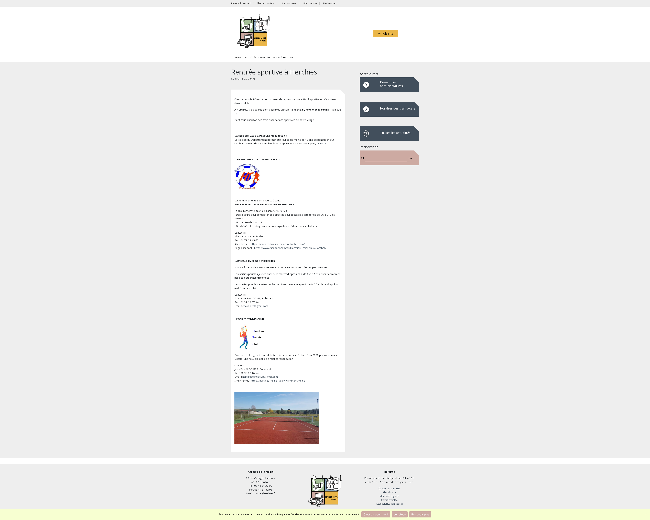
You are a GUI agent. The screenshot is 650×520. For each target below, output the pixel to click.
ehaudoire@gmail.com (255, 306)
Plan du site (310, 3)
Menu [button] (387, 33)
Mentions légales (389, 496)
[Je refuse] (645, 514)
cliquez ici (322, 143)
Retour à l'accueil (241, 3)
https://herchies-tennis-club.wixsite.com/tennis (278, 380)
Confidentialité (389, 500)
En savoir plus (420, 514)
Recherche (329, 3)
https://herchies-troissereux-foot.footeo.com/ (278, 244)
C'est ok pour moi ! (375, 514)
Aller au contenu (266, 3)
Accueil (237, 57)
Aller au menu (289, 3)
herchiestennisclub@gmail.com (260, 376)
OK (410, 158)
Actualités (250, 57)
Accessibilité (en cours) (389, 503)
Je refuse (400, 514)
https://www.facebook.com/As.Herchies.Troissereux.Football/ (290, 248)
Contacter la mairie (389, 488)
